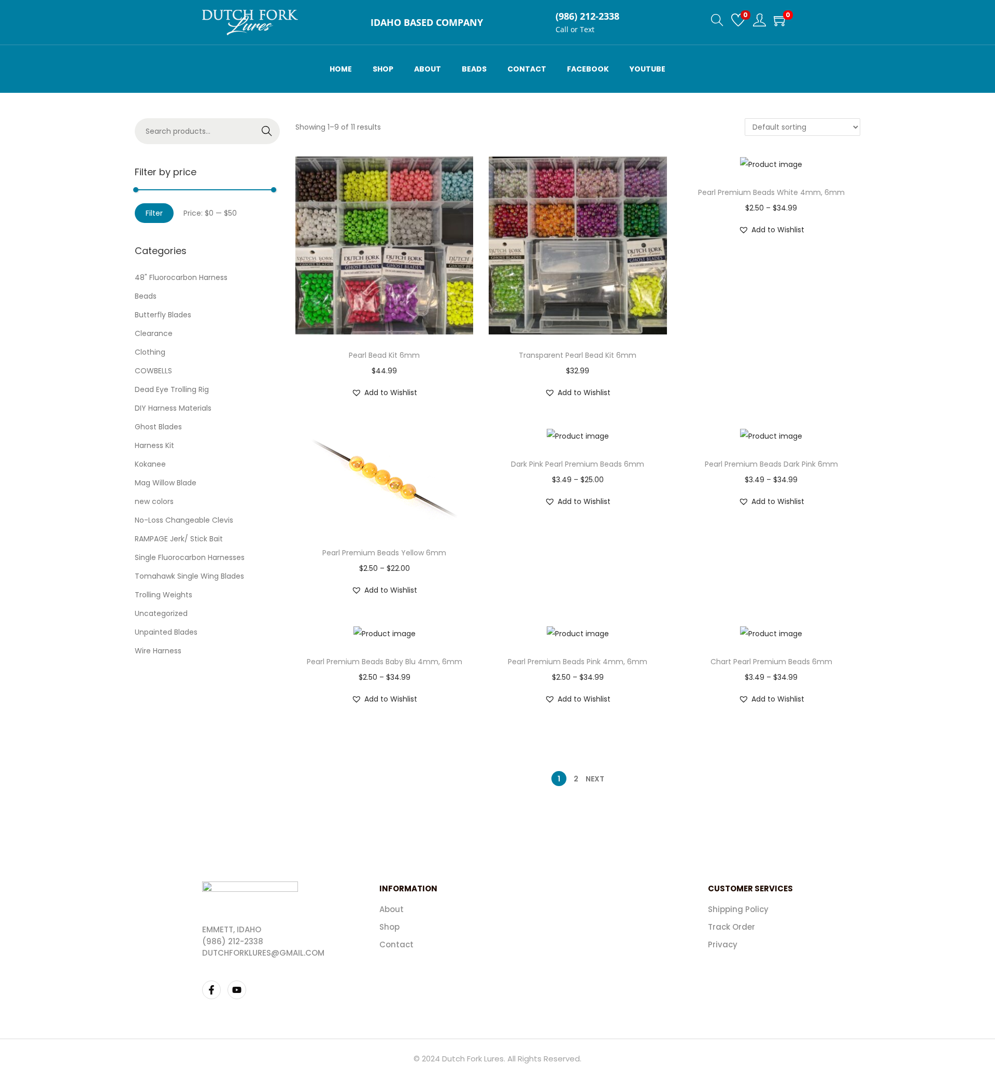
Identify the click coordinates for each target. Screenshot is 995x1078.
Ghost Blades (158, 427)
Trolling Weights (163, 595)
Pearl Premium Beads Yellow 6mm (384, 553)
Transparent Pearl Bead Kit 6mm (577, 355)
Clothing (150, 352)
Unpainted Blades (166, 632)
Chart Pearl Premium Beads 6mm (771, 661)
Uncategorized (161, 613)
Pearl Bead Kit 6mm (384, 355)
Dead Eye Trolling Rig (172, 389)
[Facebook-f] (211, 990)
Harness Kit (154, 445)
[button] (384, 392)
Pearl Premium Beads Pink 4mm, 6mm (577, 661)
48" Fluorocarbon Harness (181, 277)
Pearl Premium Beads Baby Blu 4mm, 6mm (384, 661)
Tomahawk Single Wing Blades (189, 576)
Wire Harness (158, 651)
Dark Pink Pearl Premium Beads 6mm (577, 464)
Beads (146, 296)
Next (595, 779)
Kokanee (150, 464)
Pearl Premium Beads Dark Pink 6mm (771, 464)
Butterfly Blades (163, 315)
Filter (154, 213)
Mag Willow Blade (165, 483)
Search (267, 131)
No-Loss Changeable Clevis (184, 520)
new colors (154, 501)
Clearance (154, 333)
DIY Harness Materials (173, 408)
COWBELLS (153, 371)
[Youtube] (237, 990)
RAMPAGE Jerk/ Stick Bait (179, 539)
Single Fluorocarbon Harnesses (190, 557)
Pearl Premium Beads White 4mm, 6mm (771, 192)
